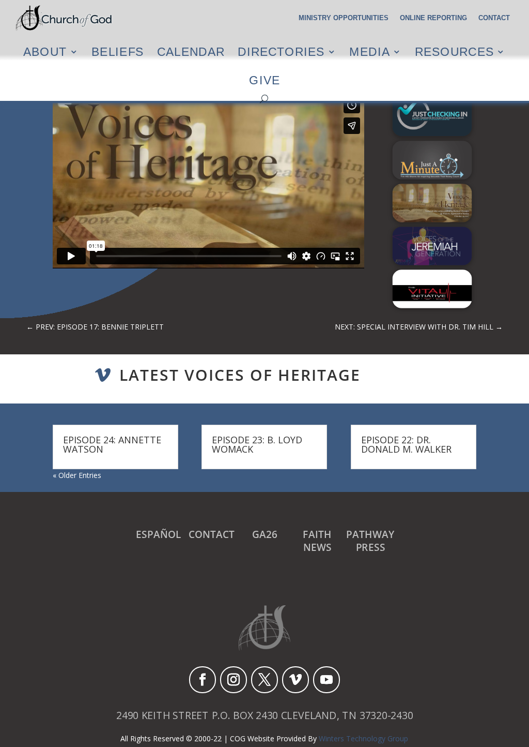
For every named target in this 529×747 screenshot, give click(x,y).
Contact (494, 18)
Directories (281, 51)
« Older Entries (77, 475)
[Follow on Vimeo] (295, 679)
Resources (454, 51)
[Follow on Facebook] (202, 679)
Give (264, 80)
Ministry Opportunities (343, 18)
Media (369, 51)
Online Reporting (433, 18)
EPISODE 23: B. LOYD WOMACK (257, 444)
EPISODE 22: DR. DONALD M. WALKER (406, 444)
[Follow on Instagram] (233, 679)
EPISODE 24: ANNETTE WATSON (112, 444)
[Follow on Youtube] (326, 679)
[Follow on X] (264, 679)
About (45, 51)
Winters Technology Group (363, 738)
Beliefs (117, 51)
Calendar (191, 51)
